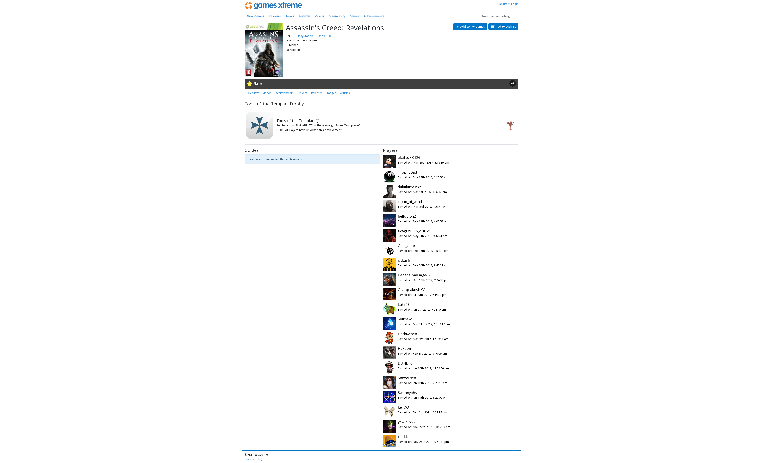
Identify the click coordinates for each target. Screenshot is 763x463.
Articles (345, 93)
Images (331, 93)
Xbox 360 (324, 36)
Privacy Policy (253, 459)
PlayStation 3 (307, 36)
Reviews (304, 16)
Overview (253, 93)
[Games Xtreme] (274, 5)
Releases (275, 16)
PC (294, 36)
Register (504, 4)
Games (354, 16)
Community (337, 16)
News (290, 16)
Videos (319, 16)
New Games (255, 16)
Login (514, 4)
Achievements (374, 16)
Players (302, 93)
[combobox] (497, 16)
